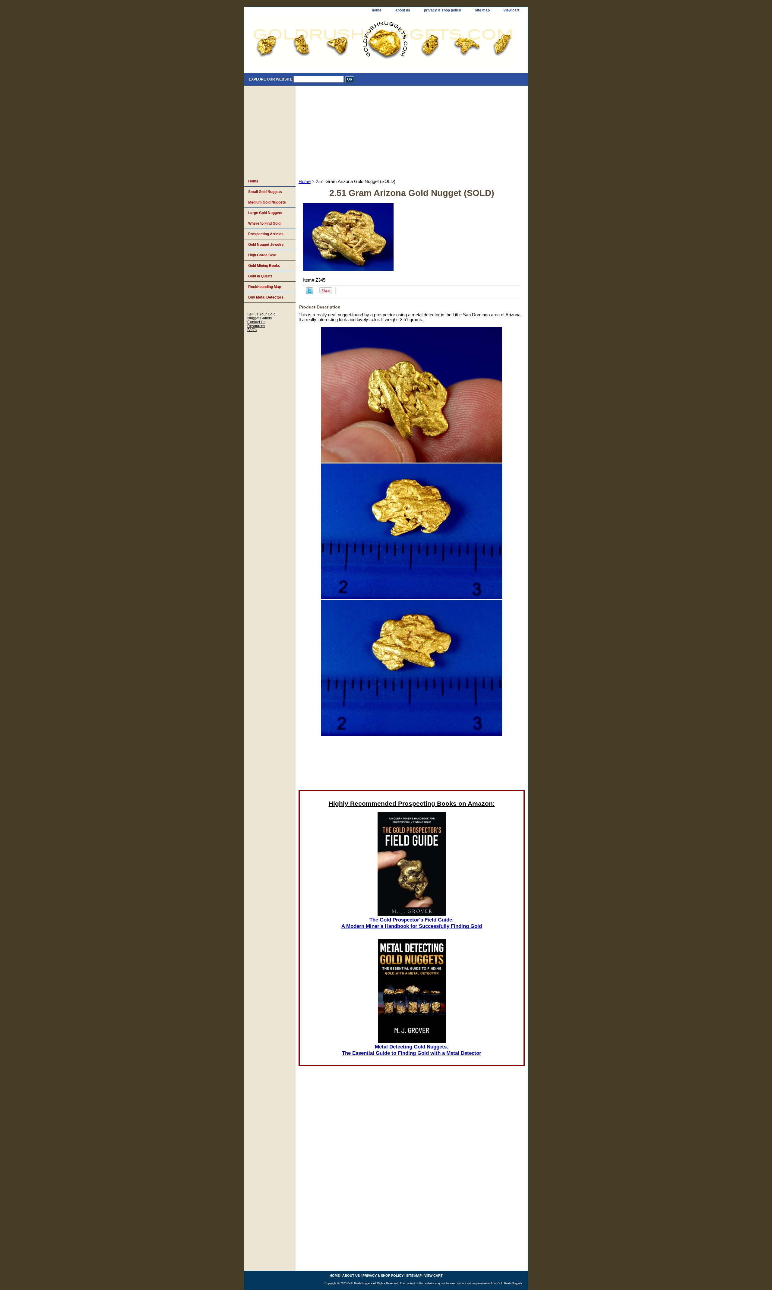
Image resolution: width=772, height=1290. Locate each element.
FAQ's (252, 330)
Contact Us (256, 322)
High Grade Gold (262, 255)
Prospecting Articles (265, 234)
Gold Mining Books (264, 266)
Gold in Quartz (260, 276)
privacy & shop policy (442, 10)
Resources (256, 326)
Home (305, 181)
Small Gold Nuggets (265, 192)
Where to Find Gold (264, 223)
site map (482, 10)
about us (402, 10)
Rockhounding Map (264, 287)
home (376, 10)
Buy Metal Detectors (265, 297)
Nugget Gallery (259, 318)
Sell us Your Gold (261, 314)
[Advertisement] (412, 131)
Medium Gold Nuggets (267, 202)
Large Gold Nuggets (265, 213)
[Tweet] (309, 292)
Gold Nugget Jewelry (266, 244)
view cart (511, 10)
